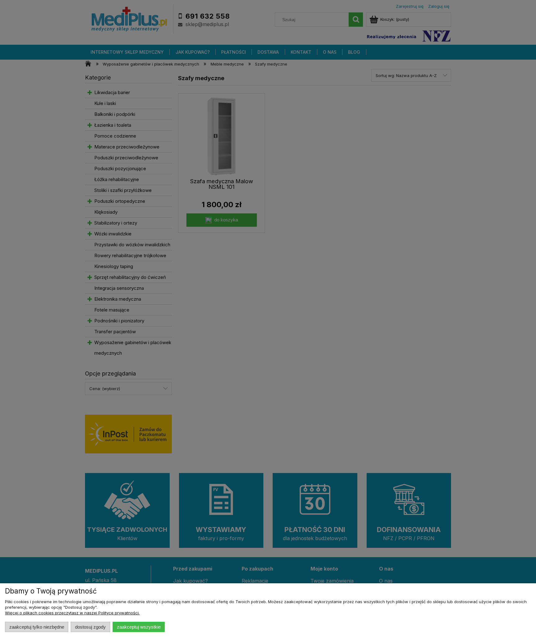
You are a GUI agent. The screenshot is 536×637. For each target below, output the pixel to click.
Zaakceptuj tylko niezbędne (36, 627)
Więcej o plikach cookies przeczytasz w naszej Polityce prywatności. (72, 612)
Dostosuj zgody (90, 627)
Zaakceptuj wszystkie (139, 627)
